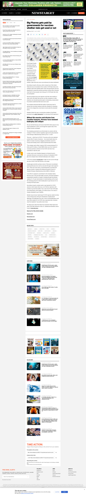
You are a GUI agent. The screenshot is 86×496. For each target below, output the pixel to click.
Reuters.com (30, 213)
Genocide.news (34, 208)
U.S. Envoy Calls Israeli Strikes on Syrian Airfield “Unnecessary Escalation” (12, 60)
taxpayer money (52, 234)
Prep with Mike (13, 9)
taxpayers (30, 236)
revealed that (40, 159)
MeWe (38, 476)
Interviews (19, 9)
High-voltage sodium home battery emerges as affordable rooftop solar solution (12, 48)
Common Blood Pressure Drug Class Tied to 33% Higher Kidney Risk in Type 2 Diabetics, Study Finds (12, 114)
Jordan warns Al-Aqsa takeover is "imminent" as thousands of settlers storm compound (12, 73)
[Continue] (27, 476)
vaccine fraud (44, 236)
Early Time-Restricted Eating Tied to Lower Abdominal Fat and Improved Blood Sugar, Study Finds (12, 119)
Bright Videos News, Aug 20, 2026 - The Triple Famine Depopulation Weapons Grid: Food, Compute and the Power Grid (67, 64)
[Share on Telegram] (36, 34)
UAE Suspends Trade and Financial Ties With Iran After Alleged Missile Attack (12, 100)
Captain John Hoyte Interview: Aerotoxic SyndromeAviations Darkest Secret (77, 64)
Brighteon (7, 9)
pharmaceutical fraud (38, 234)
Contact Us (70, 470)
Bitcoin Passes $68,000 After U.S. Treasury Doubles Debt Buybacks (11, 78)
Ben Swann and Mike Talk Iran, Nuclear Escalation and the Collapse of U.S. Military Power (68, 47)
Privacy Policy (70, 473)
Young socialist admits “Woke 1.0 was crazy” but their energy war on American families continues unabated (12, 109)
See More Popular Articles (13, 137)
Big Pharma (32, 19)
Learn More (57, 491)
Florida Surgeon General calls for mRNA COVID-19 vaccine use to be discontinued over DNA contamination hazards (50, 266)
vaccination (36, 236)
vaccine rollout (52, 236)
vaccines (37, 238)
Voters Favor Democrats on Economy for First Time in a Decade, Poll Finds (11, 91)
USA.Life (38, 479)
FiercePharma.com (31, 219)
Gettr (37, 473)
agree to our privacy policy (27, 493)
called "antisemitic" (38, 114)
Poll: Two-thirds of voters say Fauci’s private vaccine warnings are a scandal (11, 26)
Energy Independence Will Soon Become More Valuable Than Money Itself (67, 56)
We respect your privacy (6, 479)
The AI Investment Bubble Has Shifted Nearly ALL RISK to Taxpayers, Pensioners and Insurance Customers (78, 56)
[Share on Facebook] (31, 34)
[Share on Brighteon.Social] (28, 34)
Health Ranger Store (72, 475)
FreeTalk (38, 475)
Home (2, 9)
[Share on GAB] (39, 34)
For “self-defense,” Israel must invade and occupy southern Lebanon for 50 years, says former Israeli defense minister (50, 299)
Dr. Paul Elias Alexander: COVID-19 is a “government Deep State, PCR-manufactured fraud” (49, 398)
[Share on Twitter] (34, 34)
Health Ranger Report (68, 33)
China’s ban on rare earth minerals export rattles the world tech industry (50, 310)
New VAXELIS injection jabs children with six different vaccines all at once (49, 376)
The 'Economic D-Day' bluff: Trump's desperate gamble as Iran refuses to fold (12, 69)
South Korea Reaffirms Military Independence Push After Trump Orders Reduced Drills (11, 43)
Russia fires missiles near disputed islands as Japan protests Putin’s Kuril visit (11, 31)
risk (46, 234)
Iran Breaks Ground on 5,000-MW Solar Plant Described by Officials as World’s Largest (11, 96)
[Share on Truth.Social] (42, 34)
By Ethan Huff (30, 31)
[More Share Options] (48, 34)
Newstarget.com (31, 216)
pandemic (30, 234)
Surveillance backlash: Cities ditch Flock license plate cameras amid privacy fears (12, 87)
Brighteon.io (39, 470)
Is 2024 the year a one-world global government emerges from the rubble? (49, 321)
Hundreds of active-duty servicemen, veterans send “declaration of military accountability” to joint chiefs (49, 431)
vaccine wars (30, 238)
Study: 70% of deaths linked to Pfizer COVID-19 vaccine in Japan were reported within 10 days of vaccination (50, 387)
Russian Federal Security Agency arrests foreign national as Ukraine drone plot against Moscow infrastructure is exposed (12, 82)
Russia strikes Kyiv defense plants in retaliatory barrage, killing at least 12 (12, 125)
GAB (37, 478)
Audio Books (24, 9)
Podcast (54, 475)
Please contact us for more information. (34, 464)
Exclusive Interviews (56, 476)
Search (83, 9)
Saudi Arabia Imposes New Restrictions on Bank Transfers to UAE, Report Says (12, 104)
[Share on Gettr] (45, 34)
